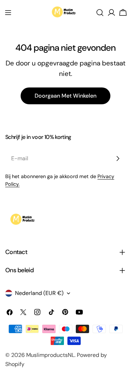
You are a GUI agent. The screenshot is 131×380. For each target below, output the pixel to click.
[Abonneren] (117, 158)
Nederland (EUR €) (39, 293)
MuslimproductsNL (50, 355)
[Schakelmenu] (8, 13)
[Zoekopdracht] (100, 13)
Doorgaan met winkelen (65, 95)
